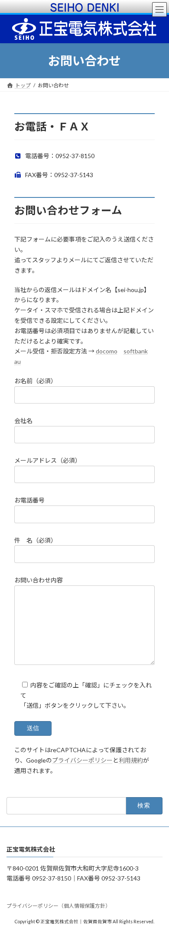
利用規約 (131, 760)
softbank (136, 351)
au (17, 361)
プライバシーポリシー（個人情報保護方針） (58, 906)
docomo (106, 351)
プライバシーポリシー (82, 760)
